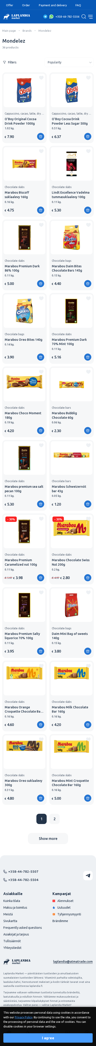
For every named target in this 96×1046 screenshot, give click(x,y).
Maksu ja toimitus (15, 907)
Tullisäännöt (12, 941)
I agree (48, 1038)
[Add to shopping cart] (40, 136)
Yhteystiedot (12, 948)
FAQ (78, 5)
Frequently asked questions (22, 927)
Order (26, 5)
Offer (9, 5)
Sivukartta (10, 921)
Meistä (8, 914)
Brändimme (60, 921)
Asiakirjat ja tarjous (16, 934)
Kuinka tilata (11, 901)
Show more (48, 839)
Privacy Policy (23, 1017)
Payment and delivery (53, 5)
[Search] (83, 16)
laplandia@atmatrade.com (73, 961)
